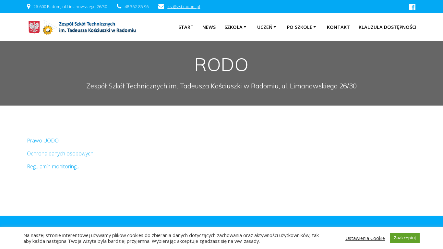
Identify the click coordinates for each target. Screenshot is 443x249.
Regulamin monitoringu (53, 166)
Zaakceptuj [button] (405, 238)
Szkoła (233, 27)
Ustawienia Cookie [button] (365, 238)
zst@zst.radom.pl (183, 6)
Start (186, 27)
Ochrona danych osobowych (60, 153)
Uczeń (264, 27)
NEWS (209, 27)
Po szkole (299, 27)
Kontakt (338, 27)
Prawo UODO (43, 140)
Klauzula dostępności (387, 27)
